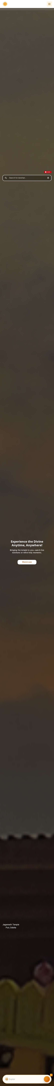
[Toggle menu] (49, 4)
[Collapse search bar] (51, 1075)
